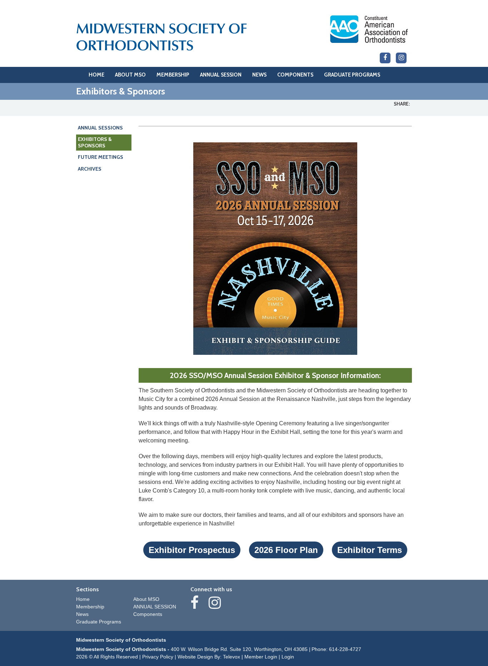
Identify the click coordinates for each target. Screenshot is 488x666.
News (82, 614)
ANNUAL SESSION (154, 606)
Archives (89, 169)
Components (147, 614)
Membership (90, 606)
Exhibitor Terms (369, 550)
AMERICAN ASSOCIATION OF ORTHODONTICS (369, 29)
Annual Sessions (100, 127)
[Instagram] (401, 58)
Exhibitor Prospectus (192, 550)
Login (288, 657)
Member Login (260, 657)
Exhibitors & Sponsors (95, 142)
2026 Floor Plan (286, 550)
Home (83, 599)
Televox (231, 657)
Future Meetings (100, 157)
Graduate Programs (98, 622)
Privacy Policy (157, 657)
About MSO (146, 599)
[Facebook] (385, 58)
